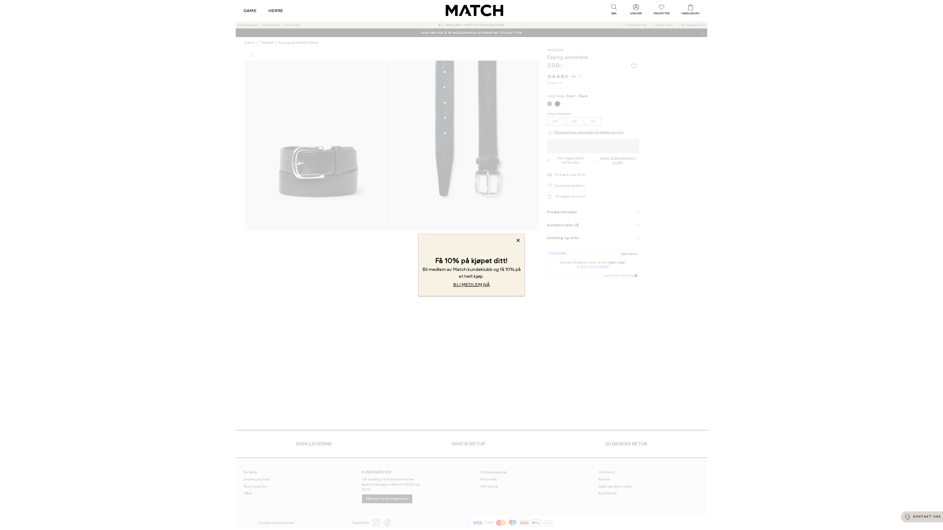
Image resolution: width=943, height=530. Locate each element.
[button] (614, 10)
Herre (275, 10)
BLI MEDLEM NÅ (471, 285)
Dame (250, 10)
